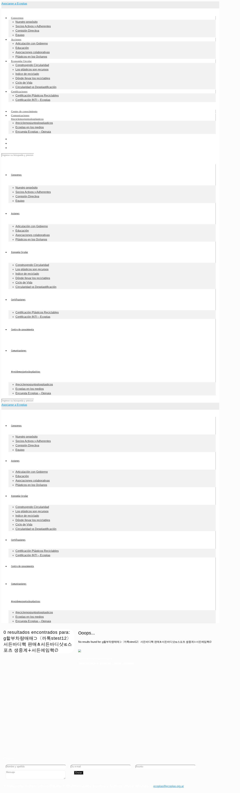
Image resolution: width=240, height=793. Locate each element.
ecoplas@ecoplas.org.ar (168, 786)
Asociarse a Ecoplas (14, 3)
